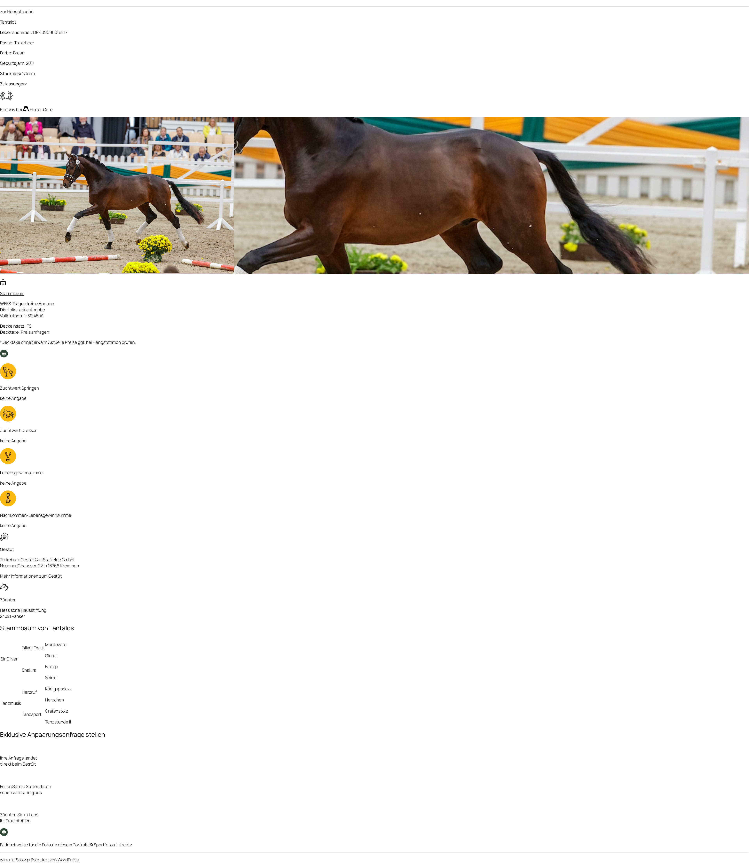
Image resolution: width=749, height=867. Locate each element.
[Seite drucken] (4, 356)
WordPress (68, 860)
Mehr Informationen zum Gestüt (31, 576)
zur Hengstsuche (17, 12)
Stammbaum (12, 293)
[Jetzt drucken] (4, 834)
